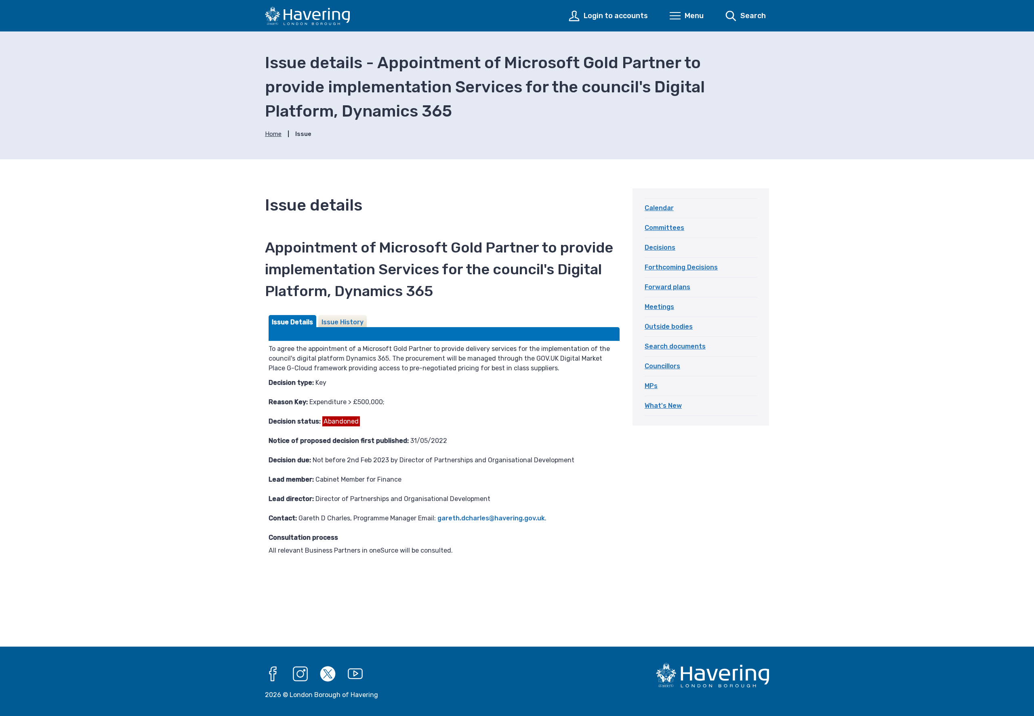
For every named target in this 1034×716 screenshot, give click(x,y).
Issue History (343, 322)
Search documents (675, 346)
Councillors (662, 366)
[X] (328, 674)
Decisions (660, 247)
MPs (651, 386)
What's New (663, 405)
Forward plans (667, 287)
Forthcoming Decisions (681, 267)
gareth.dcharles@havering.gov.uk (491, 518)
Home (273, 134)
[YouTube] (355, 674)
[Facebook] (273, 674)
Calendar (659, 208)
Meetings (659, 307)
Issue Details (292, 322)
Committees (664, 228)
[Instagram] (300, 674)
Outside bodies (669, 326)
